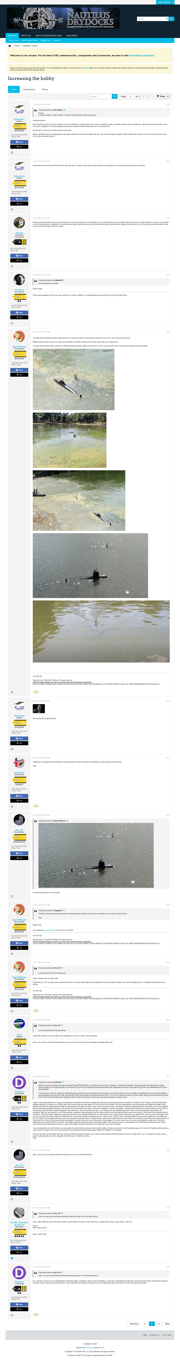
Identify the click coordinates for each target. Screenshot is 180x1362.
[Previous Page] (143, 96)
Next (167, 1324)
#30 (168, 1267)
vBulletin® (90, 1348)
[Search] (171, 19)
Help (145, 1335)
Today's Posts (13, 40)
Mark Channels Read (30, 40)
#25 (168, 962)
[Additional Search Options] (167, 19)
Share (21, 142)
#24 (168, 905)
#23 (168, 815)
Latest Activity (29, 89)
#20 (168, 332)
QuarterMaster (49, 930)
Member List (45, 40)
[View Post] (64, 110)
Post (20, 147)
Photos (45, 89)
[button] (36, 692)
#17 (168, 161)
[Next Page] (148, 96)
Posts (13, 89)
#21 (168, 701)
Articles (26, 35)
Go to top (166, 1335)
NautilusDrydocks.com (49, 35)
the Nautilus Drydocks (141, 55)
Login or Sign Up (163, 2)
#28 (168, 1150)
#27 (168, 1077)
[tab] (14, 89)
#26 (168, 1020)
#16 (168, 104)
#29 (168, 1208)
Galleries (71, 35)
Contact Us (154, 1335)
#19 (168, 275)
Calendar (56, 40)
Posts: (14, 137)
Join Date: (15, 135)
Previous (134, 1324)
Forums (12, 35)
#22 (168, 758)
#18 (168, 218)
